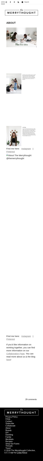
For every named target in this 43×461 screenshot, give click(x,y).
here (8, 360)
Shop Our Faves (12, 444)
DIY (7, 433)
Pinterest (10, 152)
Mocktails (9, 439)
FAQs (7, 419)
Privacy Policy (11, 417)
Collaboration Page (15, 354)
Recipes (9, 441)
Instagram (26, 149)
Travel (8, 448)
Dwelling (9, 435)
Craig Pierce (22, 453)
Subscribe (9, 423)
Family (8, 437)
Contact (8, 421)
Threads (9, 446)
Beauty (8, 430)
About (8, 428)
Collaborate (10, 426)
